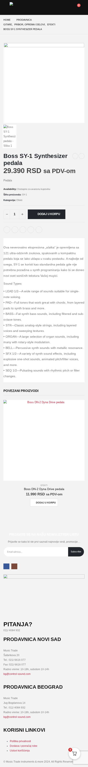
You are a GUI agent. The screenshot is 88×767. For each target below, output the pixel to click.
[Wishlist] (66, 7)
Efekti (19, 200)
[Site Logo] (20, 7)
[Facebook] (6, 566)
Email (38, 229)
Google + (30, 229)
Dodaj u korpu (49, 214)
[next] (82, 156)
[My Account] (57, 7)
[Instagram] (14, 566)
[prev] (75, 156)
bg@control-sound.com (17, 673)
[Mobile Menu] (6, 7)
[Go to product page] (43, 440)
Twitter (15, 229)
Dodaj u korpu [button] (46, 502)
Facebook (6, 229)
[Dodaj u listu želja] (48, 228)
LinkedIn (22, 229)
